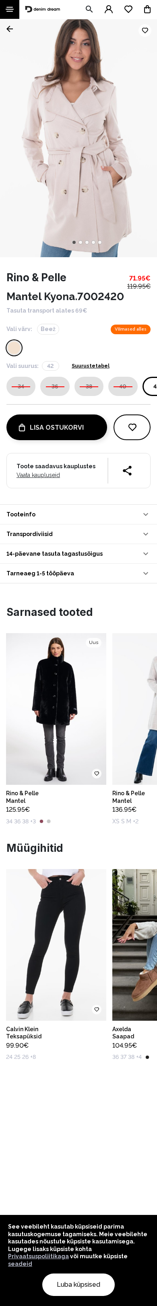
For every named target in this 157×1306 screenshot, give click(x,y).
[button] (78, 514)
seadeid (20, 1264)
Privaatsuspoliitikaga (38, 1256)
